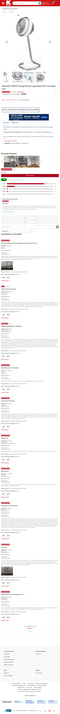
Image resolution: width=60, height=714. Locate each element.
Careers (24, 683)
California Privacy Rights (41, 683)
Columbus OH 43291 (10, 99)
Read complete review (7, 211)
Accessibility (31, 683)
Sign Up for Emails (8, 664)
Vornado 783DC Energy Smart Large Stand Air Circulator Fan (29, 87)
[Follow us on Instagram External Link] (54, 710)
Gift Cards (38, 654)
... (7, 11)
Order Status (7, 656)
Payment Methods (42, 685)
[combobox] (27, 3)
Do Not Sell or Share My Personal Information (29, 691)
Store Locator (39, 673)
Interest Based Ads (31, 685)
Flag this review (5, 280)
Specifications (15, 122)
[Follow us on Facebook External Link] (40, 710)
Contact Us (6, 654)
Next (30, 631)
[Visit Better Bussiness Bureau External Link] (7, 710)
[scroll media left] (2, 162)
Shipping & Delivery (8, 662)
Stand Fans (11, 11)
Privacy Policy (20, 687)
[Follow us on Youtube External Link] (49, 710)
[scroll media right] (41, 162)
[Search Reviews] (57, 227)
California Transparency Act (19, 685)
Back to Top (30, 628)
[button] (7, 265)
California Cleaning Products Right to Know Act (29, 689)
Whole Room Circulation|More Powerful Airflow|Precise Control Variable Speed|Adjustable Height (28, 128)
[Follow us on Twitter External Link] (44, 710)
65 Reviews (13, 91)
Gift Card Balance (8, 675)
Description (6, 122)
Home (4, 11)
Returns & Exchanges (9, 659)
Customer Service (9, 651)
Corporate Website (16, 683)
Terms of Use (29, 687)
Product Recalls (37, 687)
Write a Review (21, 91)
